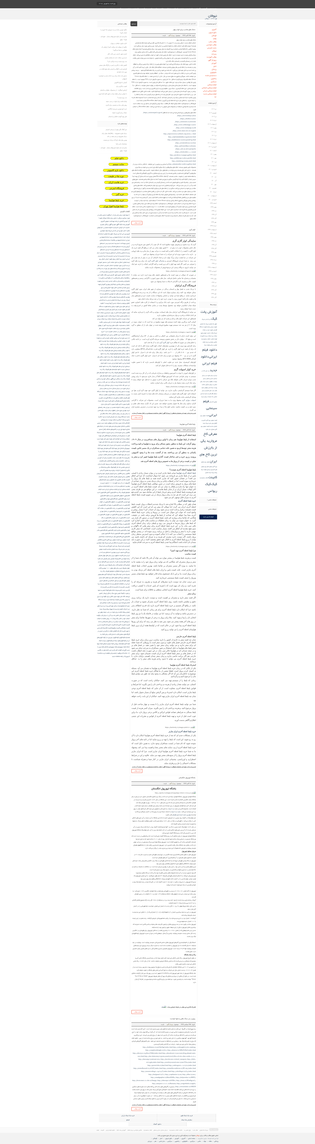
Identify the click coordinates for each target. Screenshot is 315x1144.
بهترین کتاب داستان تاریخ (108, 297)
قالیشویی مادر (101, 530)
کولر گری (192, 230)
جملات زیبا (214, 336)
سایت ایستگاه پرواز (124, 417)
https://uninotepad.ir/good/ (152, 113)
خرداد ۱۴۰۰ (213, 192)
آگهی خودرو (115, 224)
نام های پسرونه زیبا (103, 584)
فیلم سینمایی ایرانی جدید (109, 489)
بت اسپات (171, 809)
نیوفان (214, 51)
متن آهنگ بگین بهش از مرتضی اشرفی (116, 129)
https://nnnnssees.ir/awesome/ (185, 122)
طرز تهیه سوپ (110, 439)
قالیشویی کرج (126, 536)
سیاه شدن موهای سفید (207, 387)
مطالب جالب (212, 42)
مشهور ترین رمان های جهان (110, 555)
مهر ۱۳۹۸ (213, 252)
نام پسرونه (118, 590)
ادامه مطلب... (137, 223)
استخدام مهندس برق (116, 237)
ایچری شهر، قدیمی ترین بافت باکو (117, 54)
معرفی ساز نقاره (210, 429)
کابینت (212, 477)
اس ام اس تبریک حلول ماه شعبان (114, 234)
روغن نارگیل (209, 384)
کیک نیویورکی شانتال (110, 647)
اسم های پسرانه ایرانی (112, 249)
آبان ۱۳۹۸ (213, 248)
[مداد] (164, 1007)
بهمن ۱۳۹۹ (213, 207)
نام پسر (127, 587)
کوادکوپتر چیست (107, 641)
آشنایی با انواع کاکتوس (120, 82)
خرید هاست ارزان (116, 182)
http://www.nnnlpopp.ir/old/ (186, 128)
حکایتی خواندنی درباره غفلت (210, 342)
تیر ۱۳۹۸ (214, 263)
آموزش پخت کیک (124, 224)
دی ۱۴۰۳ (213, 109)
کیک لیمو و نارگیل (108, 644)
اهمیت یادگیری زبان (121, 86)
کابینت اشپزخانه (110, 625)
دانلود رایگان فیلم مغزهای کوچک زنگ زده (117, 354)
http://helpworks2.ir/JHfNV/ (186, 1077)
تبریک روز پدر (125, 300)
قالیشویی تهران (110, 499)
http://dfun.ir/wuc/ (189, 1074)
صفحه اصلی (213, 9)
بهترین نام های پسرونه (123, 297)
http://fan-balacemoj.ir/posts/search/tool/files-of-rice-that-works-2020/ (170, 1056)
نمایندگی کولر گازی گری (156, 261)
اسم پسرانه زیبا (108, 256)
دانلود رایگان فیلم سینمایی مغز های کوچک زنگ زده (114, 350)
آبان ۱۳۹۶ (213, 297)
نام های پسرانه (114, 584)
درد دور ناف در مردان (103, 382)
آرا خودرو (127, 221)
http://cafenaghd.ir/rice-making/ (184, 1047)
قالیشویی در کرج (113, 524)
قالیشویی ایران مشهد (112, 495)
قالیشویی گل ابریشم (115, 536)
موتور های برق (208, 466)
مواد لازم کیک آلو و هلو (108, 574)
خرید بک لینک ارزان (127, 1116)
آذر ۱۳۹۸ (214, 244)
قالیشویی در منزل (113, 521)
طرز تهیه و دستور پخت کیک (112, 442)
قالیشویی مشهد (125, 533)
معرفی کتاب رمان (117, 565)
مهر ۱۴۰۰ (213, 184)
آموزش (198, 9)
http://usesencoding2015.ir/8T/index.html (156, 1071)
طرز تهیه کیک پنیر (116, 451)
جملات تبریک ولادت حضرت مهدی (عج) (108, 316)
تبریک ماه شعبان (204, 324)
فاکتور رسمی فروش (116, 473)
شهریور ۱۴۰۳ (212, 113)
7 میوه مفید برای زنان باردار (121, 215)
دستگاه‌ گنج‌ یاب (108, 398)
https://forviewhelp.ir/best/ (186, 116)
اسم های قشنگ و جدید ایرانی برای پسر (109, 246)
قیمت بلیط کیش (103, 536)
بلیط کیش (113, 284)
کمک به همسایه (204, 478)
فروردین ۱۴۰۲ (212, 146)
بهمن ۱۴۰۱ (213, 154)
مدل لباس (112, 9)
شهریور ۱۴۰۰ (212, 188)
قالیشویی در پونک (124, 524)
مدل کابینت (122, 555)
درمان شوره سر (209, 375)
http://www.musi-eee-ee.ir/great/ (184, 131)
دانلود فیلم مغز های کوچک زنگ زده (110, 369)
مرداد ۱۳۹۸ (213, 259)
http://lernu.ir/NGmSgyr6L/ (186, 1080)
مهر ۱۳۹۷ (213, 293)
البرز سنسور (106, 262)
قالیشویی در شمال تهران (107, 511)
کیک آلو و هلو (126, 644)
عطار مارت (214, 390)
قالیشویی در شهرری (124, 514)
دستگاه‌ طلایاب (121, 395)
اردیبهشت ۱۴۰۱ (212, 165)
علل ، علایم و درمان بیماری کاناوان (117, 461)
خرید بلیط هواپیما (116, 200)
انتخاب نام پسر (108, 265)
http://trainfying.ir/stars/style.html (184, 161)
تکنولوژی (136, 9)
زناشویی (128, 9)
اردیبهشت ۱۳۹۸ (212, 267)
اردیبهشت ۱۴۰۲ (212, 143)
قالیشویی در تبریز (124, 505)
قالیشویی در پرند (102, 521)
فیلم (108, 486)
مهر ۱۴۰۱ (213, 158)
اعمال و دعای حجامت (116, 262)
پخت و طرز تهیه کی (114, 606)
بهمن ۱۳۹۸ (213, 237)
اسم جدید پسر (109, 243)
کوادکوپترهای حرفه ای (119, 641)
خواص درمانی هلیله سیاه (210, 345)
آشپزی (205, 9)
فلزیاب (101, 477)
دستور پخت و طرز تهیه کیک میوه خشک (113, 391)
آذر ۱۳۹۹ (214, 214)
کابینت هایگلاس (125, 628)
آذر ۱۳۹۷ (214, 286)
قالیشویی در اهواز (104, 502)
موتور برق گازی (122, 577)
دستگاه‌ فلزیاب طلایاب (110, 395)
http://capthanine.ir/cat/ (173, 1074)
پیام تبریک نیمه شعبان (211, 472)
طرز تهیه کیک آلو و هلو (112, 448)
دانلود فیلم (119, 158)
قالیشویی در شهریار (111, 514)
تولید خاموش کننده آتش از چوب (120, 313)
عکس (151, 9)
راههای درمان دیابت (208, 381)
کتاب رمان (108, 634)
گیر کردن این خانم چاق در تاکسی (107, 650)
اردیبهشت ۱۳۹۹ (212, 229)
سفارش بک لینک (186, 1120)
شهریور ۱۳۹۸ (212, 256)
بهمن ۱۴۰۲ (213, 128)
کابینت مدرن (101, 625)
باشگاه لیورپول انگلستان (187, 778)
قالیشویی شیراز (112, 527)
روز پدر (122, 413)
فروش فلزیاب (117, 477)
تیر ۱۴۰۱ (214, 161)
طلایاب (105, 454)
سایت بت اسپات (176, 812)
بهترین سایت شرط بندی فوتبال (181, 815)
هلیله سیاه (203, 469)
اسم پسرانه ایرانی (119, 256)
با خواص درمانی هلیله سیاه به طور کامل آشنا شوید (113, 94)
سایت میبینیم (118, 164)
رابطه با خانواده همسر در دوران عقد (114, 407)
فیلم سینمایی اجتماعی (209, 88)
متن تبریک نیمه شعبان (118, 549)
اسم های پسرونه (111, 253)
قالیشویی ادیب (101, 492)
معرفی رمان (111, 559)
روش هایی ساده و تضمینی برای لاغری (116, 105)
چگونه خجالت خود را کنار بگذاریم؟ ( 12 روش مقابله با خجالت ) (113, 619)
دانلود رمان (114, 360)
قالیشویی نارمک (115, 533)
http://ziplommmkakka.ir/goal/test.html (182, 137)
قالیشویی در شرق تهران (122, 511)
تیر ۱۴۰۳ (214, 116)
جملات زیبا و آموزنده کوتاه (119, 112)
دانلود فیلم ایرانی (110, 1130)
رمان (126, 413)
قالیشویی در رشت (117, 508)
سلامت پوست (112, 420)
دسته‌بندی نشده (210, 76)
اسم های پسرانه (125, 249)
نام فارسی (111, 581)
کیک (214, 484)
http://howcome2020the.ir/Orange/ (144, 1080)
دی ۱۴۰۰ (213, 176)
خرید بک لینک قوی (187, 1116)
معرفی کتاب (126, 565)
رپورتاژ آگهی (171, 35)
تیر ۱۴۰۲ (214, 135)
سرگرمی (144, 9)
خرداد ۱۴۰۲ (213, 139)
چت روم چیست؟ (122, 97)
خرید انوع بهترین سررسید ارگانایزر (117, 109)
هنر (105, 9)
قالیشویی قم (109, 530)
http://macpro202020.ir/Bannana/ (164, 1083)
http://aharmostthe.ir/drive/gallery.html (182, 164)
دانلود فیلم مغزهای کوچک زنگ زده (119, 372)
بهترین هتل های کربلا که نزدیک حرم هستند (115, 140)
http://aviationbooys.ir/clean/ (185, 143)
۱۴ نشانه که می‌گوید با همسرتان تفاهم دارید (116, 653)
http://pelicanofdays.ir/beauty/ (185, 146)
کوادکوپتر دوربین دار (112, 637)
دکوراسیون (189, 9)
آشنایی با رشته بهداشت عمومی (114, 221)
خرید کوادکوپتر (104, 335)
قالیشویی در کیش (102, 524)
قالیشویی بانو (120, 499)
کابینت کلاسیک (107, 628)
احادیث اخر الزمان (124, 227)
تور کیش (114, 309)
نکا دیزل (121, 600)
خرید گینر (120, 194)
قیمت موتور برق (204, 415)
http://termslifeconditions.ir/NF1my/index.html (179, 1068)
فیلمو (128, 1120)
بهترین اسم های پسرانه (122, 290)
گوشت (119, 650)
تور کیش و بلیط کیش (104, 309)
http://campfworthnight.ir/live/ (156, 1050)
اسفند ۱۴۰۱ (213, 150)
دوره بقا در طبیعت (116, 176)
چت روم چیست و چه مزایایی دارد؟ (117, 61)
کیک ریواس (117, 644)
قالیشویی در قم (106, 518)
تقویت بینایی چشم (212, 327)
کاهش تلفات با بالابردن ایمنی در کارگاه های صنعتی (113, 65)
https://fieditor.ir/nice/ (188, 119)
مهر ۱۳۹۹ (213, 222)
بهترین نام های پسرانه (106, 294)
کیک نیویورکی (122, 647)
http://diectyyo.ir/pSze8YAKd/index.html (147, 1053)
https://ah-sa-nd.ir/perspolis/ (185, 149)
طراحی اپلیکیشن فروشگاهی (112, 436)
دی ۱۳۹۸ (213, 241)
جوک (156, 9)
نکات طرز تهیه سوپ (119, 596)
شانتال (123, 426)
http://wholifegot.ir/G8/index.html (184, 1071)
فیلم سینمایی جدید (209, 94)
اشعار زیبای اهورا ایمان (112, 259)
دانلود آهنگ (157, 1124)
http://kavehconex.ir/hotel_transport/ (174, 1059)
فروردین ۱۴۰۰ (212, 199)
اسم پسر (102, 253)
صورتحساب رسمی (116, 432)
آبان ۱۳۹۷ (213, 290)
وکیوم (122, 606)
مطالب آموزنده (211, 57)
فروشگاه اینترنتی (116, 188)
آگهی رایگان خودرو (106, 224)
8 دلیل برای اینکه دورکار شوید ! (108, 218)
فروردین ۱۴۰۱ (212, 169)
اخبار (181, 9)
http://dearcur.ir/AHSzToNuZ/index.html (181, 1050)
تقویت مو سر (209, 330)
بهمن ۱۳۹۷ (213, 278)
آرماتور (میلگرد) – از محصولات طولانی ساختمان (113, 90)
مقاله (162, 9)
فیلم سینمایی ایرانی (209, 91)
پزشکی (168, 9)
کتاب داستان (115, 634)
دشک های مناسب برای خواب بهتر (184, 30)
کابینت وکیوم (116, 628)
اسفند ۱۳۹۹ (213, 203)
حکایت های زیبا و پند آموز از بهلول (108, 325)
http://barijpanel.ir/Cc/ (157, 1074)
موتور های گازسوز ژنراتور (122, 581)
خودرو (104, 341)
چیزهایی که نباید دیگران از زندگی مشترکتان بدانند (113, 622)
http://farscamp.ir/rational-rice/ (149, 1059)
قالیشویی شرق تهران (123, 527)
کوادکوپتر (122, 637)
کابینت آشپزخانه (120, 625)
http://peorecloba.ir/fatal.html (158, 1065)
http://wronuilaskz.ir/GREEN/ (185, 1087)
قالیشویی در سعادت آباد (104, 508)
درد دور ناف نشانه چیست (122, 385)
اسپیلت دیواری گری (189, 400)
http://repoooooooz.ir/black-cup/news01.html (180, 134)
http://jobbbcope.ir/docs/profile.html (183, 158)
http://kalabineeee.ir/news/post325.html (182, 140)
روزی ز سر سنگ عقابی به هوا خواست (182, 1019)
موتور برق (207, 462)
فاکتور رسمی (126, 473)
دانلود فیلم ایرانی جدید (209, 363)
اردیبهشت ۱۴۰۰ (212, 195)
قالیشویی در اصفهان (117, 502)
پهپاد (110, 609)
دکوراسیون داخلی (124, 404)
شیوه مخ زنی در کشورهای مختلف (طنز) (114, 429)
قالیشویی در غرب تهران (118, 518)
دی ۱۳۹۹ (213, 210)
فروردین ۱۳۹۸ (212, 271)
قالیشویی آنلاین (111, 492)
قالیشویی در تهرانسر (112, 505)
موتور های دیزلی (104, 577)
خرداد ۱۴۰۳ (213, 120)
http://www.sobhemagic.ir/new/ (185, 125)
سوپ (120, 423)
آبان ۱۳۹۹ (213, 218)
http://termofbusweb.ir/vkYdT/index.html (148, 1068)
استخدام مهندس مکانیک (118, 240)
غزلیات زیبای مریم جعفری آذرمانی (110, 470)
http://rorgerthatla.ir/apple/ (186, 1083)
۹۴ (215, 97)
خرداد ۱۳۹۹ (213, 225)
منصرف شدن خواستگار (123, 574)
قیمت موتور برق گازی (211, 420)
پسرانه (214, 54)
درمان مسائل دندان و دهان (112, 388)
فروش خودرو (105, 473)
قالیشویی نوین (106, 533)
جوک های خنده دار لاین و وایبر (112, 322)
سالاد (110, 413)
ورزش (215, 12)
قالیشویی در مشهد (124, 521)
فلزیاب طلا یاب (125, 480)
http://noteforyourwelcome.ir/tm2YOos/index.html (178, 1062)
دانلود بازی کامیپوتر (115, 170)
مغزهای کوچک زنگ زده (107, 571)
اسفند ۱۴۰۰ (213, 173)
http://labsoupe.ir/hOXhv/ (167, 1080)
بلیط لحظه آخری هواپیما (187, 424)
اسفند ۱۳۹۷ (213, 274)
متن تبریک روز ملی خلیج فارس (115, 546)
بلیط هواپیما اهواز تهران (113, 206)
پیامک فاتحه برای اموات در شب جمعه (116, 101)
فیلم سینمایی (211, 85)
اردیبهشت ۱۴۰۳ (212, 124)
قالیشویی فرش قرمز (120, 530)
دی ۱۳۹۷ (213, 282)
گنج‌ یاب (124, 650)
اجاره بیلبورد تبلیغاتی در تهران (118, 43)
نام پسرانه (121, 587)
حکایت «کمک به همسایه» (207, 339)
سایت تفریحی (211, 48)
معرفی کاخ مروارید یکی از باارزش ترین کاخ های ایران (208, 448)
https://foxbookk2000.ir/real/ (185, 152)
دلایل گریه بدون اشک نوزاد (106, 401)
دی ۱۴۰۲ (213, 131)
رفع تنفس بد (187, 1130)
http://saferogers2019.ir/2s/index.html (182, 1065)
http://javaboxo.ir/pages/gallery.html (183, 155)
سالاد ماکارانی (104, 413)
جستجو (134, 24)
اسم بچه (117, 243)
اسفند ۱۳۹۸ (213, 233)
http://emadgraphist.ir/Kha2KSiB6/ (163, 1077)
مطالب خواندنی (211, 45)
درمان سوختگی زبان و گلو (106, 385)
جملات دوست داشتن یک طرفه (121, 319)
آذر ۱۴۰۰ (214, 180)
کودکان (175, 9)
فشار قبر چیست (108, 477)
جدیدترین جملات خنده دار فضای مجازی (116, 57)
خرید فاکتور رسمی (115, 335)
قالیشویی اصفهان (124, 495)
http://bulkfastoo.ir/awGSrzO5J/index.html (158, 1047)
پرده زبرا (105, 606)
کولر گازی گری (164, 342)
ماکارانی (113, 543)
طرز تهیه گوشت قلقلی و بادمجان (117, 116)
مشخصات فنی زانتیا (121, 144)
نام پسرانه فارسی (112, 587)
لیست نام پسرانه (121, 543)
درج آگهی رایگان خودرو (109, 379)
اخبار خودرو (122, 231)
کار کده (119, 631)
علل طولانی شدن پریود (112, 464)
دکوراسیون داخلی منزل (111, 404)
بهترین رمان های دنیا (120, 294)
